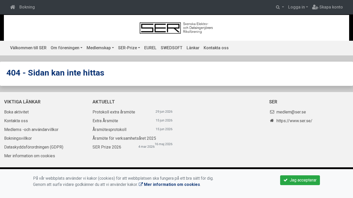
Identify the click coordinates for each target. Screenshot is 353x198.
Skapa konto (330, 7)
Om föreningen (65, 47)
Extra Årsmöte (105, 120)
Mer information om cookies (29, 155)
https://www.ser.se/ (294, 120)
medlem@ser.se (291, 112)
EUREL (150, 47)
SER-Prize (127, 47)
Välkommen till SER (28, 47)
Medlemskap (99, 47)
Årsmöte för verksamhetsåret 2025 (124, 138)
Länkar (193, 47)
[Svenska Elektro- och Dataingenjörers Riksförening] (176, 27)
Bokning (27, 7)
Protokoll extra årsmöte (114, 112)
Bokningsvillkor (18, 138)
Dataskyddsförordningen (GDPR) (33, 147)
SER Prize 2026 (107, 147)
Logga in (296, 7)
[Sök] (280, 7)
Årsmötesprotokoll (109, 129)
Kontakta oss (216, 47)
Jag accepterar (302, 180)
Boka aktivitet (16, 112)
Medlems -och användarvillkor (31, 129)
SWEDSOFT (171, 47)
